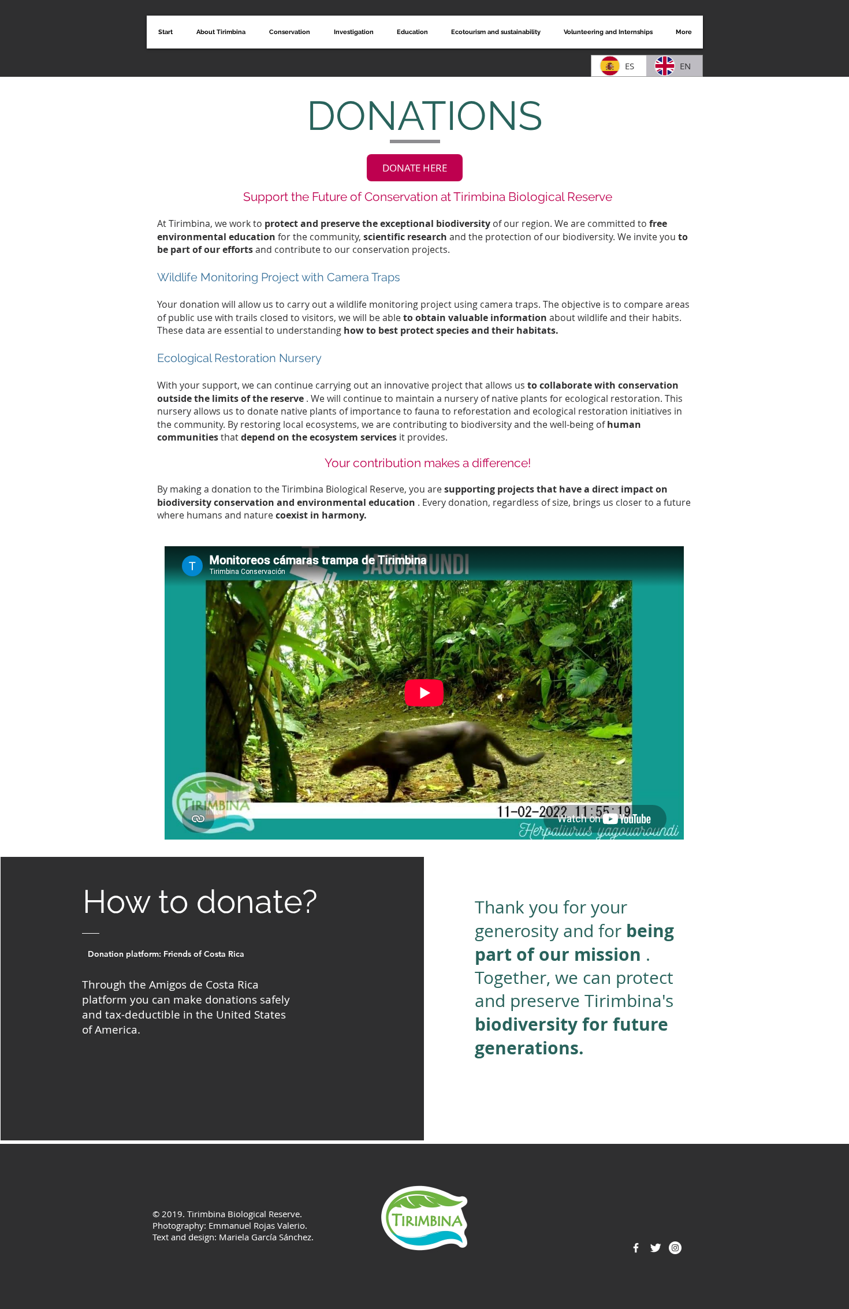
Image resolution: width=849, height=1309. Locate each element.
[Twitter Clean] (655, 1247)
